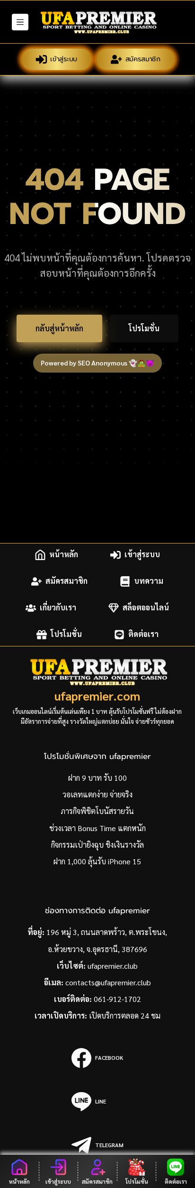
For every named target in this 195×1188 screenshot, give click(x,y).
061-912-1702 (117, 999)
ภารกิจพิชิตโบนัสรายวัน (97, 811)
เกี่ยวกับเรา (58, 608)
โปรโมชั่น (144, 328)
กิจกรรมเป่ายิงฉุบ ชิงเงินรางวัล (97, 845)
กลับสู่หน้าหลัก (59, 328)
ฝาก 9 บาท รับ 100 (97, 778)
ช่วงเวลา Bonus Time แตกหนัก (97, 828)
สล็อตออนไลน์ (146, 608)
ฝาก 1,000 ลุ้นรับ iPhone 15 (97, 861)
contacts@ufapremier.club (108, 982)
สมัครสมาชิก (142, 58)
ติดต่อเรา (143, 634)
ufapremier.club (113, 966)
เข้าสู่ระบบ (63, 58)
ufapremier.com (97, 695)
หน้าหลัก (63, 555)
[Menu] (20, 22)
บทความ (148, 581)
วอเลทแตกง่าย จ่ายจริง (97, 794)
